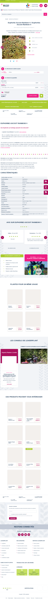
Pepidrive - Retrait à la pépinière (39, 549)
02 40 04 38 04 (35, 4)
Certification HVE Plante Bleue (22, 549)
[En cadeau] (36, 271)
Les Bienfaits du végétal (5, 558)
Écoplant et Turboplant (5, 566)
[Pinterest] (22, 535)
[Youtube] (25, 535)
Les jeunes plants (4, 568)
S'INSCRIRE (13, 519)
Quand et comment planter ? (6, 571)
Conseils (46, 188)
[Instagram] (29, 535)
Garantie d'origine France (22, 551)
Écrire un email (35, 6)
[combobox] (22, 14)
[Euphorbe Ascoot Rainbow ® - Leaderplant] (13, 47)
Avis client (24, 102)
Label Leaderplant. (22, 133)
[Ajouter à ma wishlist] (41, 96)
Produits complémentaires (12, 106)
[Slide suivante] (25, 47)
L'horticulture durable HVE (6, 546)
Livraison (45, 183)
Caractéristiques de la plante (9, 102)
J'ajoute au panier (33, 95)
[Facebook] (19, 535)
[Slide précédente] (2, 47)
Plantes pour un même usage (39, 102)
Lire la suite (9, 383)
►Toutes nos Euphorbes (5, 149)
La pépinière (4, 544)
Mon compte (41, 5)
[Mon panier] (45, 5)
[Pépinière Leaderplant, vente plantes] (6, 5)
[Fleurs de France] (28, 5)
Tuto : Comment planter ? (36, 106)
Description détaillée (31, 54)
